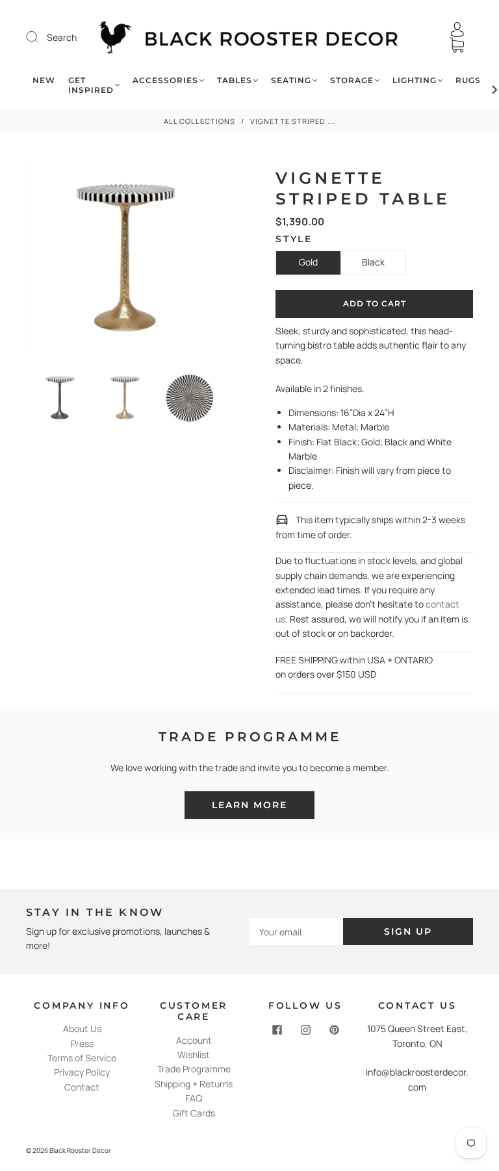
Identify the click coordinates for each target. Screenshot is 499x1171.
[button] (45, 261)
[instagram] (305, 1029)
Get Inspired (91, 85)
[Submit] (40, 37)
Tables (234, 80)
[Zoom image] (124, 261)
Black (373, 262)
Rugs (468, 80)
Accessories (165, 80)
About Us (82, 1028)
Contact (81, 1087)
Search (62, 37)
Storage (352, 80)
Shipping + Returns (194, 1084)
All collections (199, 121)
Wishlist (193, 1054)
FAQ (193, 1098)
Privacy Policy (82, 1072)
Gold (308, 262)
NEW (43, 80)
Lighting (414, 80)
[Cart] (457, 45)
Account (194, 1040)
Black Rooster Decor (80, 1150)
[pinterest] (334, 1029)
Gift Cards (194, 1113)
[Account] (457, 29)
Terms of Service (81, 1058)
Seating (291, 80)
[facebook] (276, 1029)
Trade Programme (194, 1069)
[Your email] (296, 931)
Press (82, 1043)
